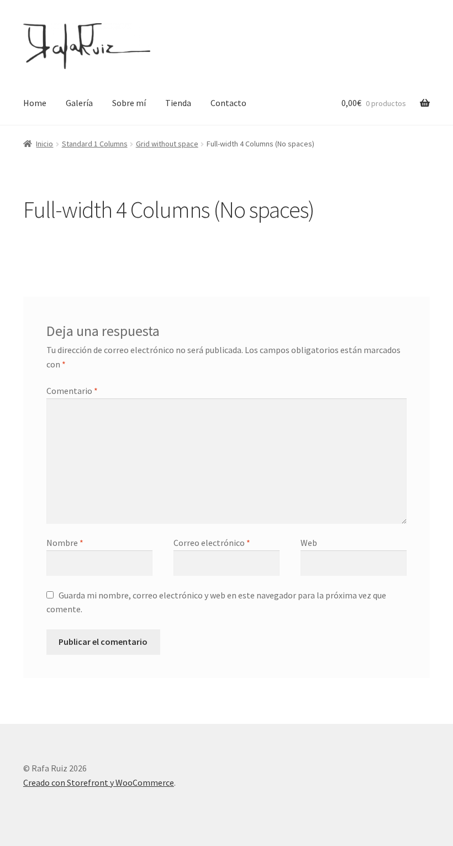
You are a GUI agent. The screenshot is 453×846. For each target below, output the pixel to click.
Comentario (72, 390)
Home (34, 102)
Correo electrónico (211, 542)
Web (309, 542)
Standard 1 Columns (95, 144)
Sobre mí (129, 102)
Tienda (178, 102)
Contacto (228, 102)
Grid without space (167, 144)
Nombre (64, 542)
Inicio (44, 144)
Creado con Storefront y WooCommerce (98, 782)
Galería (79, 102)
